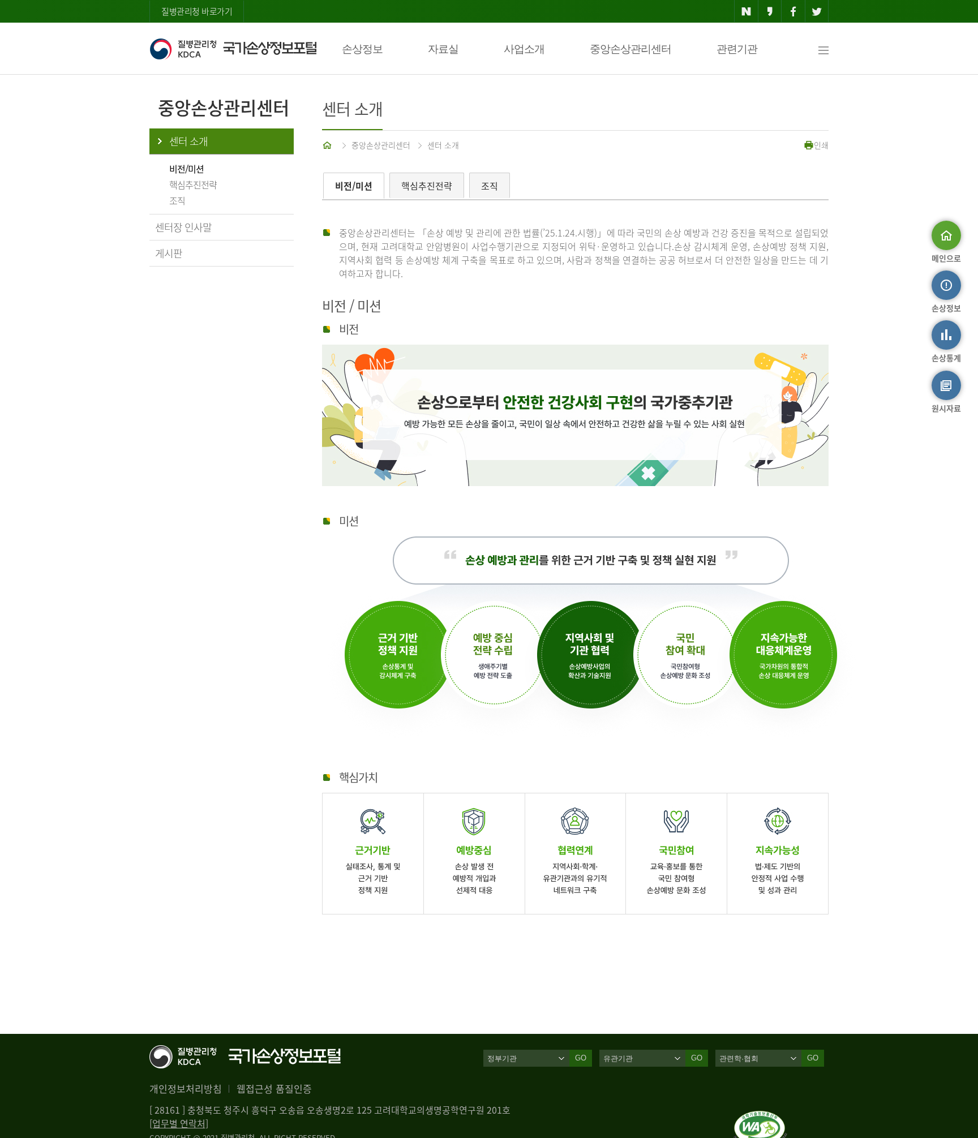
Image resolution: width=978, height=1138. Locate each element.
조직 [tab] (489, 185)
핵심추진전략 (193, 184)
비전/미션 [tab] (353, 185)
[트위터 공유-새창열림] (817, 11)
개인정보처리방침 (185, 1088)
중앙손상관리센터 (630, 49)
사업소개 (524, 49)
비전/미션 (186, 168)
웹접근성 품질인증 (274, 1088)
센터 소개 (188, 141)
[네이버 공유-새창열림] (746, 11)
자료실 (443, 49)
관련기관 (737, 49)
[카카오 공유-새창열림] (770, 11)
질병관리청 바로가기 (196, 11)
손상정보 (362, 49)
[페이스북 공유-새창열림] (793, 11)
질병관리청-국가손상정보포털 (232, 49)
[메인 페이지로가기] (328, 145)
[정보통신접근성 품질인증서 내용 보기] (760, 1117)
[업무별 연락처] (178, 1123)
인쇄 (821, 145)
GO (580, 1058)
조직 (177, 200)
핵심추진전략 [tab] (426, 185)
